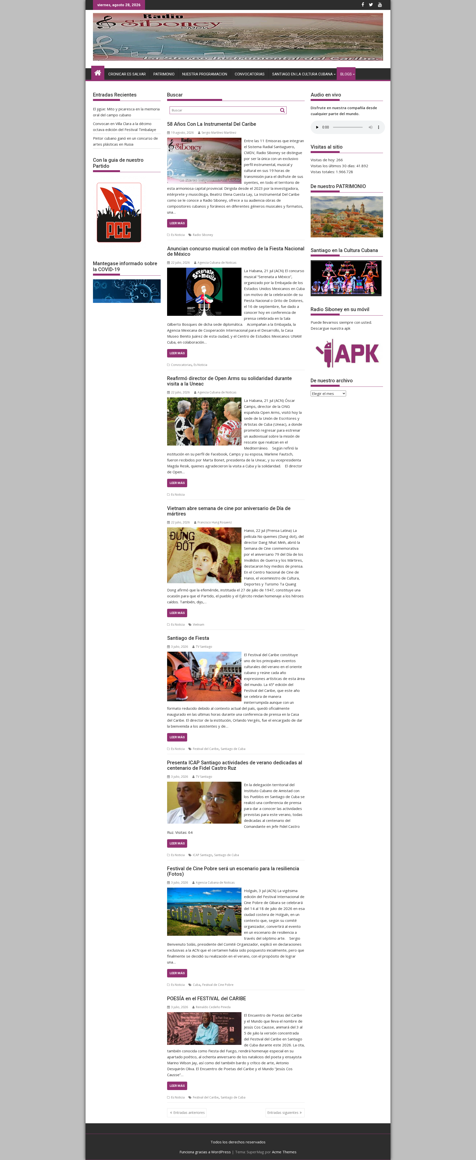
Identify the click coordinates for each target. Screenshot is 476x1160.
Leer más (177, 223)
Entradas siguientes (282, 1112)
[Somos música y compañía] (238, 59)
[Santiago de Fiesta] (204, 654)
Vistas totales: (323, 171)
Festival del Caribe (206, 749)
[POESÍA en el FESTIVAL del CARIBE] (204, 1015)
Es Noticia (178, 235)
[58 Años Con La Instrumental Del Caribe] (204, 140)
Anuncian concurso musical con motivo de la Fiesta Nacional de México (235, 251)
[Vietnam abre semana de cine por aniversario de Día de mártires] (204, 530)
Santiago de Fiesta (188, 638)
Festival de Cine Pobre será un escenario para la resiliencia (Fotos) (233, 871)
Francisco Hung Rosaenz (215, 522)
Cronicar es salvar (127, 74)
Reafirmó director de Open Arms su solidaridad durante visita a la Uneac (229, 381)
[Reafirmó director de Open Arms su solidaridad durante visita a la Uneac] (204, 400)
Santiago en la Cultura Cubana (302, 74)
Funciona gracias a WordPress (205, 1151)
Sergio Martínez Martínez (219, 132)
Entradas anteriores (189, 1112)
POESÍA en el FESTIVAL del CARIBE (206, 998)
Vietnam (198, 624)
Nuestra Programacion (204, 74)
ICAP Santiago (202, 855)
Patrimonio (164, 74)
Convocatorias (250, 74)
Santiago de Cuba (233, 749)
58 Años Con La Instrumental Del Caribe (211, 124)
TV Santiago (204, 646)
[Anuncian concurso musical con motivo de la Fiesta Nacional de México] (204, 270)
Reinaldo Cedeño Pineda (213, 1007)
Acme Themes (284, 1151)
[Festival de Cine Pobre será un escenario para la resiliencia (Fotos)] (204, 890)
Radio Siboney (203, 235)
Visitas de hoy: (323, 159)
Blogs (346, 74)
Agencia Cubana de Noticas (217, 262)
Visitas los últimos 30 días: (333, 165)
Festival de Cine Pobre (218, 985)
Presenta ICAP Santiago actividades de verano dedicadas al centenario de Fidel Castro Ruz (234, 765)
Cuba (196, 985)
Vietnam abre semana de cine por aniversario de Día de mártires (229, 511)
